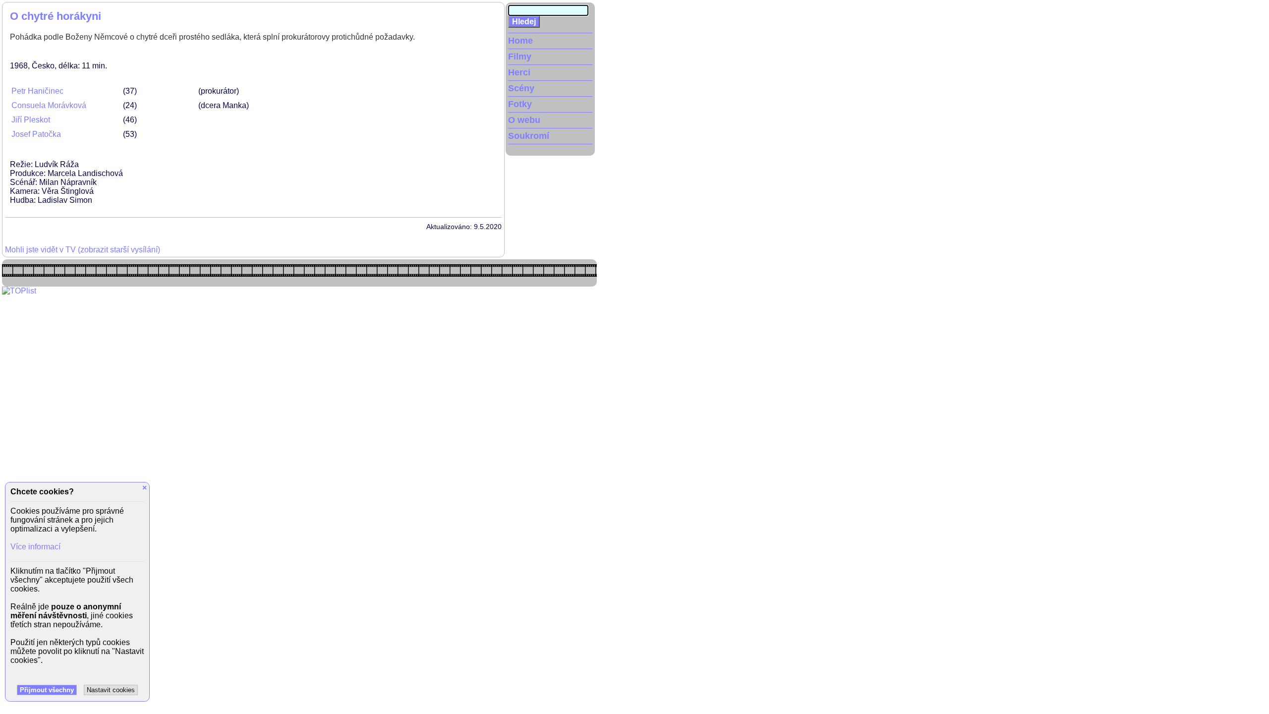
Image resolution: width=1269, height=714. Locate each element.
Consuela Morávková (48, 105)
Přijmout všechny (47, 690)
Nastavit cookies (111, 690)
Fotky (520, 104)
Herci (519, 72)
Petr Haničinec (37, 91)
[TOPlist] (19, 291)
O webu (524, 120)
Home (520, 41)
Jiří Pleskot (30, 120)
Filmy (519, 56)
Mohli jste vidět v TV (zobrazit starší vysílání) (82, 249)
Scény (521, 88)
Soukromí (528, 136)
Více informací (35, 546)
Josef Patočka (36, 134)
